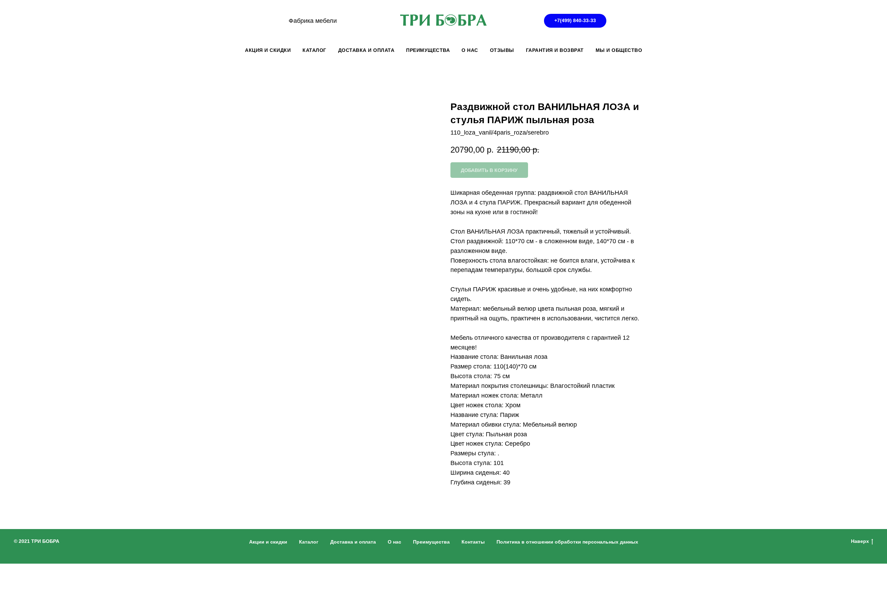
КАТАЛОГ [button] (314, 50)
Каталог (308, 542)
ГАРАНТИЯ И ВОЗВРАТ (555, 50)
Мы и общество (619, 50)
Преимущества (431, 542)
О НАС (470, 50)
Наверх (860, 541)
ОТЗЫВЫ (502, 50)
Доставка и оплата (353, 542)
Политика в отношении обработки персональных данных (567, 542)
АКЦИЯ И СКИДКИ (268, 50)
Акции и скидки (268, 542)
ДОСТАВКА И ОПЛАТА (366, 50)
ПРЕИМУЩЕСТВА (428, 50)
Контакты (473, 542)
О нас (394, 542)
